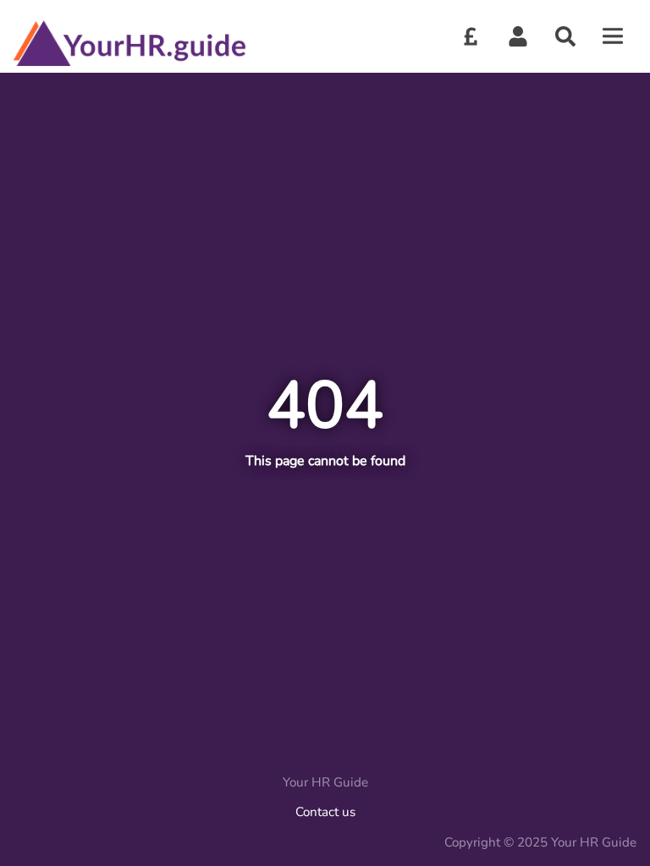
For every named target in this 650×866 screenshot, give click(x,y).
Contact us (325, 811)
